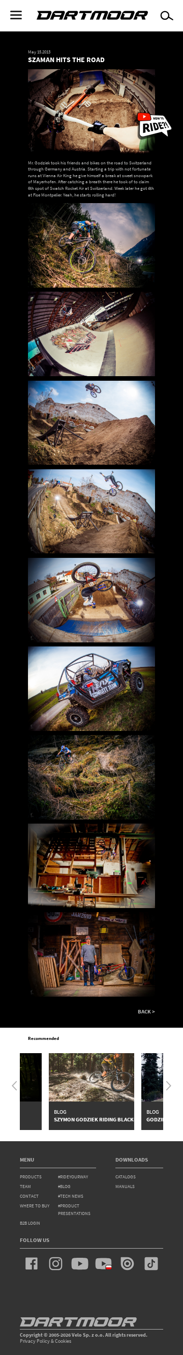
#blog (64, 1186)
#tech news (70, 1196)
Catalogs (125, 1177)
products (31, 1177)
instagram (56, 1263)
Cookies (63, 1341)
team (25, 1186)
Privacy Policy (35, 1341)
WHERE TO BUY (34, 1206)
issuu (127, 1263)
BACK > (146, 1011)
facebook (32, 1263)
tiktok (151, 1263)
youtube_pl (103, 1263)
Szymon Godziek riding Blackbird (100, 1119)
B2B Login (30, 1223)
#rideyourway (73, 1177)
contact (29, 1196)
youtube (80, 1263)
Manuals (125, 1186)
